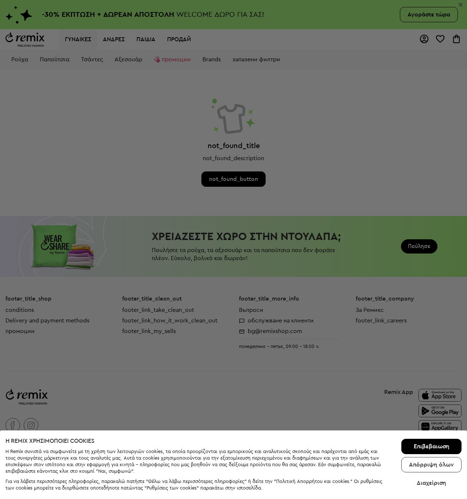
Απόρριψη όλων (431, 465)
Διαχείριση (431, 483)
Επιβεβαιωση (431, 446)
